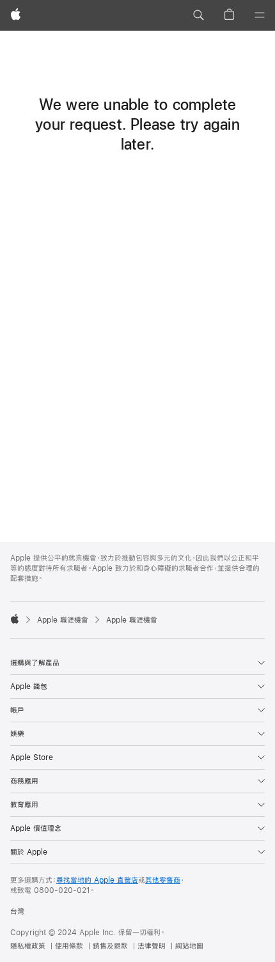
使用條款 (69, 946)
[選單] (259, 15)
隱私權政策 (27, 946)
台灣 (17, 911)
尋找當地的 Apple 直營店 (97, 880)
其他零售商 (162, 880)
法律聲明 (152, 946)
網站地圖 (189, 946)
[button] (198, 15)
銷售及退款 (110, 946)
